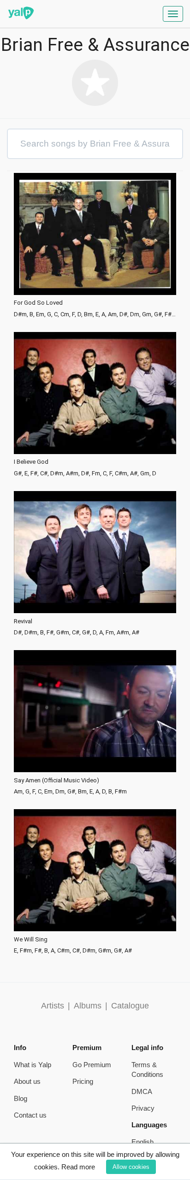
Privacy (142, 1108)
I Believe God (31, 462)
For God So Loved (38, 303)
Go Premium (91, 1065)
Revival (23, 621)
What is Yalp (32, 1065)
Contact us (30, 1115)
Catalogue (130, 1005)
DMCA (141, 1091)
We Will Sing (31, 939)
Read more (78, 1167)
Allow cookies (131, 1166)
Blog (20, 1098)
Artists (52, 1005)
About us (27, 1081)
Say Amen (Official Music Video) (56, 780)
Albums (87, 1005)
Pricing (82, 1081)
